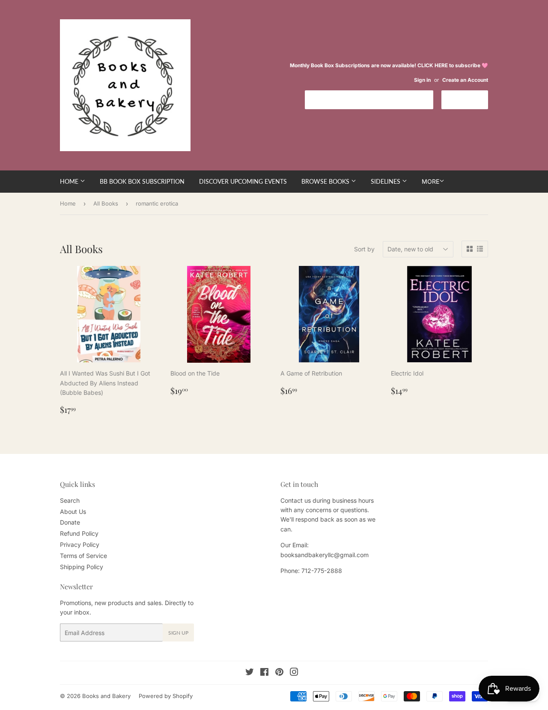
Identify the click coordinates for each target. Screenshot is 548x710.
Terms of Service (83, 555)
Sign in (422, 80)
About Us (73, 511)
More (430, 181)
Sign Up (178, 632)
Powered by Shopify (166, 695)
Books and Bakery (106, 695)
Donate (70, 522)
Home (70, 181)
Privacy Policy (79, 544)
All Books (105, 203)
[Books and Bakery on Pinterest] (279, 673)
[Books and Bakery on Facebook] (264, 673)
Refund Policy (79, 533)
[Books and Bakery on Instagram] (294, 673)
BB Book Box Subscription (142, 181)
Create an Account (465, 80)
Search (70, 500)
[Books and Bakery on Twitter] (249, 673)
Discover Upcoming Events (243, 181)
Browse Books (326, 181)
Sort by (364, 249)
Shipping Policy (81, 566)
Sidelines (386, 181)
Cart (471, 99)
